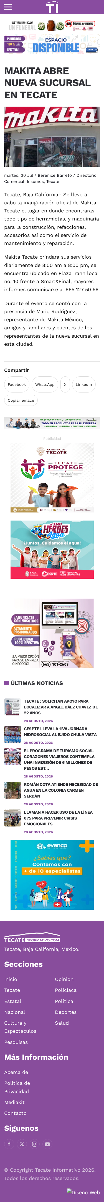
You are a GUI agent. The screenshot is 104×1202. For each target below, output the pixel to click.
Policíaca (66, 990)
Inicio (10, 979)
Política (64, 1001)
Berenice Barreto (55, 175)
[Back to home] (52, 7)
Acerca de (16, 1072)
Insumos (35, 181)
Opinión (64, 979)
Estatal (12, 1001)
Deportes (66, 1012)
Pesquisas (16, 1042)
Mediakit (14, 1102)
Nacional (14, 1012)
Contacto (15, 1113)
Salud (62, 1023)
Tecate (52, 181)
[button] (8, 7)
